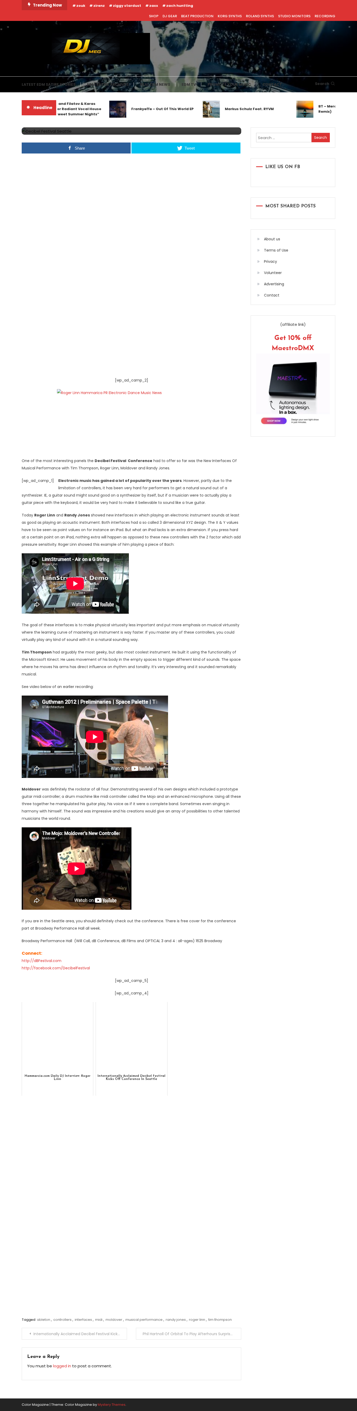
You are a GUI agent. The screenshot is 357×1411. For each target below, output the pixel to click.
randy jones (176, 1319)
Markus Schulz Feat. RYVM (236, 108)
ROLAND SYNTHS (260, 16)
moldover (114, 1319)
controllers (62, 1319)
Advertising (274, 284)
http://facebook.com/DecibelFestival (56, 968)
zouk (80, 5)
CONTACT (272, 84)
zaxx (153, 5)
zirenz (99, 5)
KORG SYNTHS (230, 16)
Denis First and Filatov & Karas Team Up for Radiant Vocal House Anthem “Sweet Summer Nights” (56, 109)
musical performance (144, 1319)
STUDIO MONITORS (294, 16)
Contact (271, 295)
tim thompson (220, 1319)
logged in (62, 1366)
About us (272, 239)
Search (322, 83)
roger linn (197, 1319)
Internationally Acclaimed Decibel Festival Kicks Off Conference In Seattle (80, 1333)
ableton (43, 1319)
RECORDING (325, 16)
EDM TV (189, 84)
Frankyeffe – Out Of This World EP (149, 108)
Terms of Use (276, 250)
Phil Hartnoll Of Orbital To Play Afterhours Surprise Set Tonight (192, 1333)
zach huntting (179, 5)
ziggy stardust (127, 5)
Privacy (270, 261)
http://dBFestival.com (41, 960)
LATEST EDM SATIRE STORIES (49, 84)
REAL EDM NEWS (155, 84)
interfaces (83, 1319)
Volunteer (273, 272)
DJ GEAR (170, 16)
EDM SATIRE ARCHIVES (108, 84)
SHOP (153, 16)
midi (98, 1319)
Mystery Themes (111, 1404)
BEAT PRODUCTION (197, 16)
